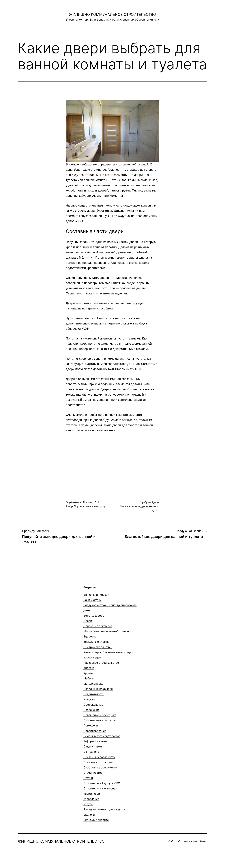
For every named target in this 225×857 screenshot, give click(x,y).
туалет (155, 510)
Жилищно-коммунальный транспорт (108, 631)
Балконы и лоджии (96, 594)
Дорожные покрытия (97, 626)
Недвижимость (93, 694)
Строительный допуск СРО (101, 783)
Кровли (88, 673)
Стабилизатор (93, 772)
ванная (136, 506)
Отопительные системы (99, 720)
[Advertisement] (112, 458)
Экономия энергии (96, 819)
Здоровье (89, 636)
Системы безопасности (99, 757)
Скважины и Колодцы (98, 762)
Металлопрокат (94, 683)
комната (154, 506)
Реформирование (95, 741)
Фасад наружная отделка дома (104, 809)
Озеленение (91, 709)
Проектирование (94, 730)
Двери (155, 502)
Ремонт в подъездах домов (101, 736)
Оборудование (93, 704)
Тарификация (92, 793)
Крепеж (88, 667)
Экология (89, 814)
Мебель (88, 678)
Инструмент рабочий (97, 647)
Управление (91, 798)
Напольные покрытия (98, 688)
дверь (144, 506)
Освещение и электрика (99, 715)
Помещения (91, 725)
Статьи (88, 777)
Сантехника (91, 751)
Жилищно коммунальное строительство (112, 14)
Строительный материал (100, 788)
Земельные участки (96, 641)
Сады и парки (92, 746)
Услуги (88, 804)
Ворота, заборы (94, 615)
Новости (89, 699)
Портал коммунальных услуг (90, 506)
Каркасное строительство (101, 662)
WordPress (200, 841)
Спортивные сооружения (100, 767)
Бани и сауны (92, 599)
